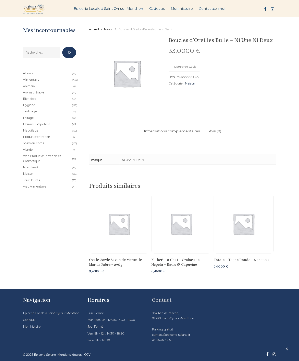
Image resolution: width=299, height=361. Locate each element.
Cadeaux (29, 320)
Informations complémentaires (172, 131)
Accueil (94, 29)
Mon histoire (32, 326)
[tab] (172, 131)
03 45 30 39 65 (162, 340)
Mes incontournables (49, 30)
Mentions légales (69, 355)
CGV (87, 355)
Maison (108, 29)
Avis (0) (215, 131)
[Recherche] (69, 52)
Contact (162, 300)
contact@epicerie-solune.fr (171, 335)
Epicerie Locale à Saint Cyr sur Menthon (51, 313)
